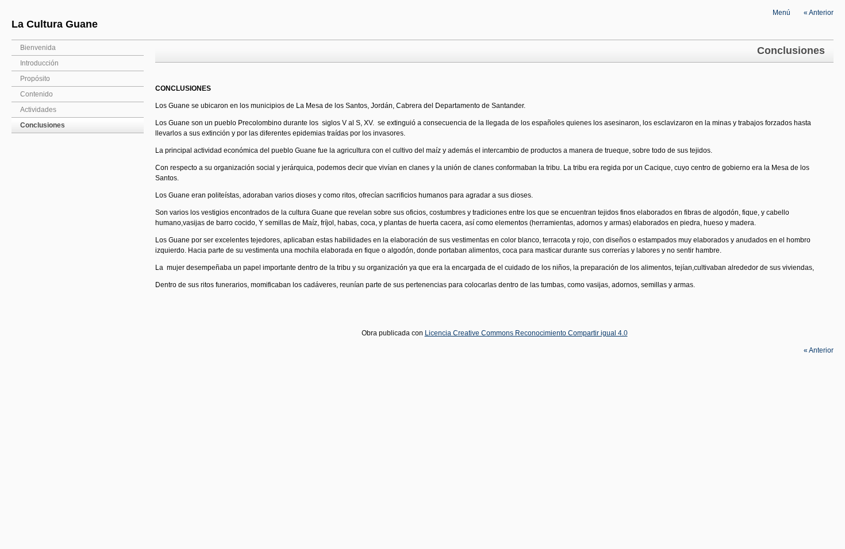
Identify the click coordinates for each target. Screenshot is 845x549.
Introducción (39, 63)
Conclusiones (42, 125)
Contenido (36, 94)
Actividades (38, 110)
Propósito (35, 79)
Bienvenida (38, 48)
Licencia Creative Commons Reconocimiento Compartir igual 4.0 (526, 333)
